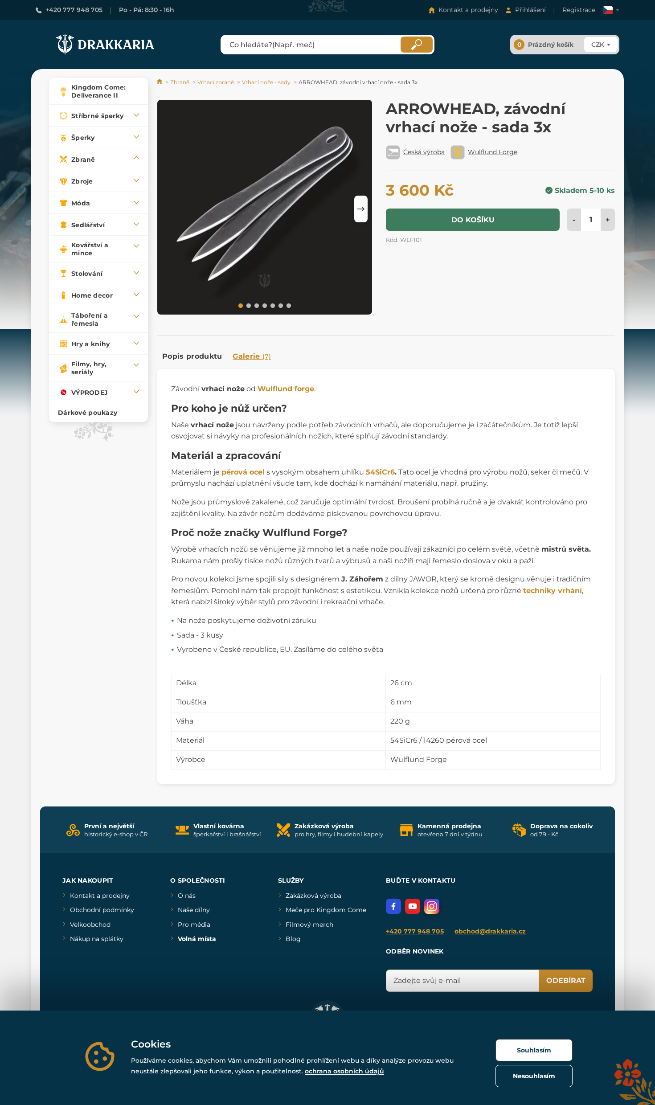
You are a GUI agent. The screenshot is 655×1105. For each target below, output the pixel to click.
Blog (293, 939)
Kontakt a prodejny (468, 10)
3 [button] (256, 305)
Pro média (194, 925)
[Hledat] (417, 45)
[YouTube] (412, 906)
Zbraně (179, 82)
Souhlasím (534, 1050)
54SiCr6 (380, 472)
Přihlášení (530, 10)
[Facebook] (393, 906)
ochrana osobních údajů (344, 1071)
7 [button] (288, 305)
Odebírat (565, 980)
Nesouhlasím (534, 1076)
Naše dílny (194, 910)
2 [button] (248, 305)
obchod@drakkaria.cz (490, 931)
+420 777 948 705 (73, 10)
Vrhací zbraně (215, 82)
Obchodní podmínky (102, 910)
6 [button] (280, 305)
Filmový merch (309, 925)
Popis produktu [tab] (192, 356)
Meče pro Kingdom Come (326, 910)
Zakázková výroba (313, 896)
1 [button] (240, 305)
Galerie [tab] (252, 356)
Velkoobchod (90, 925)
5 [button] (272, 305)
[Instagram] (431, 906)
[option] (264, 209)
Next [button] (361, 209)
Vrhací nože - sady (266, 82)
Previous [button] (168, 209)
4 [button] (264, 305)
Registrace (578, 10)
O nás (187, 896)
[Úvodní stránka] (160, 82)
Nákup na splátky (96, 939)
